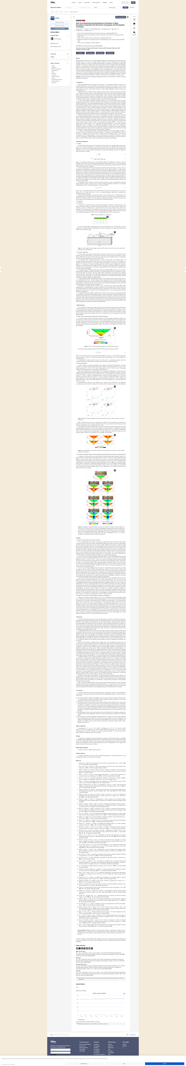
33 (95, 622)
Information (87, 2)
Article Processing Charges (85, 1044)
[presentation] (98, 154)
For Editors (96, 1047)
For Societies (96, 1052)
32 (107, 185)
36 (97, 650)
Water (56, 11)
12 (117, 100)
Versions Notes (110, 53)
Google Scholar (88, 764)
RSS (127, 1034)
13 (119, 100)
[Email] (77, 948)
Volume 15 (61, 11)
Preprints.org (111, 1047)
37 (98, 650)
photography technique (101, 76)
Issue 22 (66, 11)
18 (96, 110)
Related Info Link (54, 43)
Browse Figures (90, 53)
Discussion (54, 73)
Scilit (109, 1049)
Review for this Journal (59, 25)
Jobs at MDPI (82, 1051)
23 (112, 122)
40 (123, 655)
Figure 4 (80, 426)
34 (91, 649)
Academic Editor (54, 35)
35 (93, 649)
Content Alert (133, 1034)
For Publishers (97, 1051)
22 (118, 110)
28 (80, 124)
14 (84, 101)
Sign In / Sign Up (125, 2)
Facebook (125, 1046)
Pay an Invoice (82, 1046)
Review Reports (100, 53)
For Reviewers (97, 1046)
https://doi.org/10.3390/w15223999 (94, 45)
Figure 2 (87, 319)
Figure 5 (78, 459)
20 (115, 110)
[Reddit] (89, 948)
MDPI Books (110, 1046)
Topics (79, 2)
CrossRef (95, 764)
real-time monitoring (120, 76)
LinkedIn (124, 1044)
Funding (53, 78)
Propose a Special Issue (60, 28)
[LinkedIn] (82, 948)
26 (78, 124)
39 (121, 655)
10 (115, 100)
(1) (125, 154)
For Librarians (97, 1049)
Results (53, 72)
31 (101, 126)
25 (76, 124)
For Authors (96, 1044)
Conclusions (54, 75)
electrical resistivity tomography (88, 76)
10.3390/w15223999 (73, 11)
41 (124, 655)
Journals (74, 2)
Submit (133, 2)
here (83, 979)
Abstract (53, 65)
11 (116, 100)
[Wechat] (87, 948)
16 (86, 101)
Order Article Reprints (120, 17)
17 (88, 101)
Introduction (54, 67)
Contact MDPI (82, 1049)
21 (117, 110)
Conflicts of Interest (55, 81)
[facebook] (85, 948)
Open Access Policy (83, 1047)
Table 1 (114, 210)
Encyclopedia (111, 1052)
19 (97, 110)
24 (114, 122)
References (54, 82)
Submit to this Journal (59, 22)
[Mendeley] (92, 948)
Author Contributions (56, 76)
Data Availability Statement (57, 79)
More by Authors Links (55, 46)
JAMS (109, 1054)
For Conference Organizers (99, 1054)
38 (120, 655)
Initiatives (105, 2)
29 (98, 126)
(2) (125, 158)
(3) (125, 187)
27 (79, 124)
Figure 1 (100, 226)
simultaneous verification (81, 78)
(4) (125, 352)
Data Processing (55, 70)
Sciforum (110, 1044)
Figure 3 (95, 383)
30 (100, 126)
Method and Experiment (56, 68)
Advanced (132, 7)
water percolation (111, 76)
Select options (54, 1049)
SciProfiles (110, 1051)
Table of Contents (54, 63)
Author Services (96, 2)
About (111, 2)
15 (85, 101)
